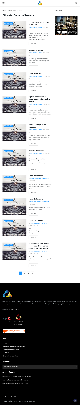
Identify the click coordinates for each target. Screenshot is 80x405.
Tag (9, 10)
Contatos (5, 353)
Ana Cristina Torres (36, 27)
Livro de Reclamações (10, 356)
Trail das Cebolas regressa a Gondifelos (15, 380)
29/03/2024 (47, 104)
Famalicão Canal (12, 401)
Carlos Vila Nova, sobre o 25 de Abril (39, 23)
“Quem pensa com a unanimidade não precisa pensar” (39, 99)
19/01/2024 (32, 253)
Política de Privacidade (10, 349)
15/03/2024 (47, 153)
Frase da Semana (16, 10)
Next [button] (74, 25)
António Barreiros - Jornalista (39, 178)
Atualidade (8, 23)
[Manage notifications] (75, 400)
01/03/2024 (32, 181)
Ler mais (33, 44)
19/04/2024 (47, 53)
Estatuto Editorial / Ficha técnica (13, 346)
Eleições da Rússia (36, 150)
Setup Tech (15, 309)
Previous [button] (57, 25)
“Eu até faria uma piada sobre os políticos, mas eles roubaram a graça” (38, 246)
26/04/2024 (47, 27)
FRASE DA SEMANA (36, 220)
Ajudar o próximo (36, 50)
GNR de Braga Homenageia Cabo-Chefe (15, 384)
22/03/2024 (47, 130)
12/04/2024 (47, 76)
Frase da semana (36, 73)
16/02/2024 (32, 225)
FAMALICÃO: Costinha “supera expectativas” (16, 376)
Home (4, 10)
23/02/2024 (32, 204)
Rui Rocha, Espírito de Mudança (37, 126)
